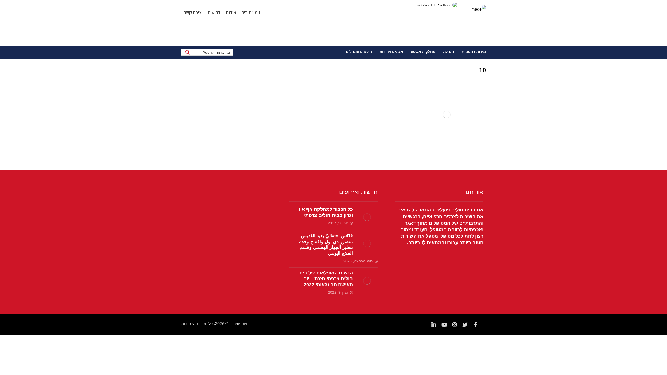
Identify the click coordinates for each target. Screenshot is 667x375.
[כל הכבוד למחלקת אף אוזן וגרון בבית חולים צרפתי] (367, 217)
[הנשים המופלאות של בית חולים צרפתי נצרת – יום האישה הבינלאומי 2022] (367, 280)
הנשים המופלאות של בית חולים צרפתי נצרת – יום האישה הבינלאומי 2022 (326, 278)
